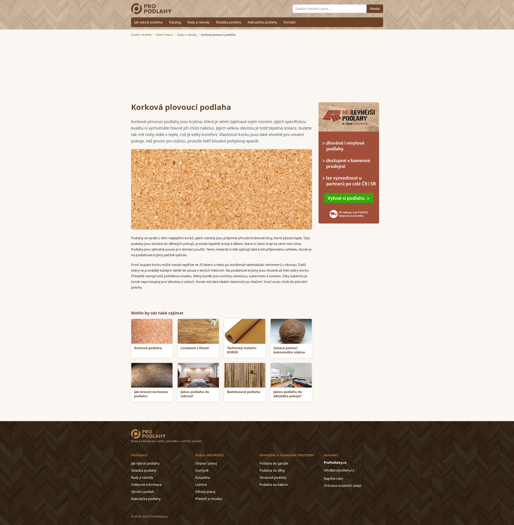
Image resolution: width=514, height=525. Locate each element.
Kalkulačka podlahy (262, 22)
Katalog (175, 22)
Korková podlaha (148, 348)
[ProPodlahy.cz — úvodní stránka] (151, 8)
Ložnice (201, 484)
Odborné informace (146, 484)
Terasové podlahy (273, 477)
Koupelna (202, 477)
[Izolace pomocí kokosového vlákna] (291, 331)
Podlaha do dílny (272, 470)
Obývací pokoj (206, 463)
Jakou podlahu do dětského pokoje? (287, 394)
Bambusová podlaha (243, 392)
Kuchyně (201, 470)
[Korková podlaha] (221, 189)
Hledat (375, 8)
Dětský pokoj (205, 491)
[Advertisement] (257, 67)
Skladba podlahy (228, 22)
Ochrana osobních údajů (343, 485)
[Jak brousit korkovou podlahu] (151, 375)
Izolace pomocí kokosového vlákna (289, 350)
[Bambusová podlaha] (244, 375)
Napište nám (333, 478)
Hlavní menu (164, 35)
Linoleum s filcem (195, 348)
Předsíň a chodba (208, 499)
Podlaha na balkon (274, 484)
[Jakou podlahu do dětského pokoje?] (291, 375)
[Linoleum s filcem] (198, 331)
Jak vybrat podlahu (148, 22)
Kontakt (290, 22)
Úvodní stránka (141, 35)
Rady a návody (198, 22)
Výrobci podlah (142, 491)
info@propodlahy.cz (339, 470)
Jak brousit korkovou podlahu (151, 394)
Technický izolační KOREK (241, 350)
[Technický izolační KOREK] (244, 331)
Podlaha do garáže (274, 463)
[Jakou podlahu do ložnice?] (198, 375)
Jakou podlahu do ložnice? (195, 394)
